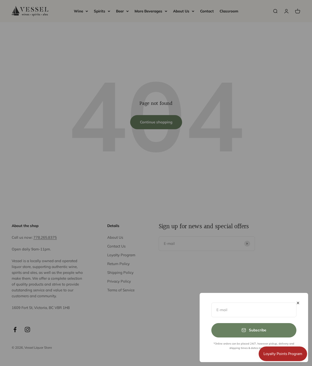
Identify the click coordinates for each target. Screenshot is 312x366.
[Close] (298, 303)
